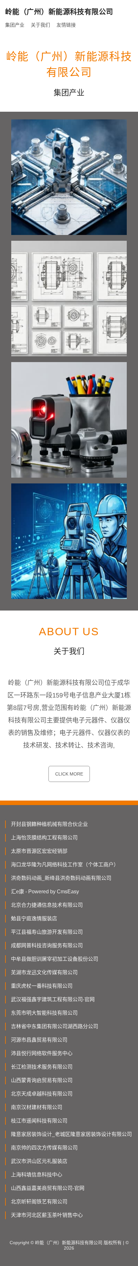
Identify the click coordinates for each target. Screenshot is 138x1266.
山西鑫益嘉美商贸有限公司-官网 (47, 1188)
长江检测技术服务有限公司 (42, 1067)
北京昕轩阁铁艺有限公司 (39, 1201)
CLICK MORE (69, 773)
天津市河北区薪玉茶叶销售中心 (47, 1215)
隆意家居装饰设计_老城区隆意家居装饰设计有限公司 (71, 1134)
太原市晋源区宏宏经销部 (39, 851)
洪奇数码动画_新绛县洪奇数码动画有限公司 (61, 878)
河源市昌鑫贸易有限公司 (39, 1040)
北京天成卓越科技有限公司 (42, 1094)
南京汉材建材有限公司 (36, 1107)
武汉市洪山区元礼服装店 (39, 1161)
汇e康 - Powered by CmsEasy (45, 891)
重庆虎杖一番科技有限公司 (42, 986)
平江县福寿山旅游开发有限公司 (47, 932)
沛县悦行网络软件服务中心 (42, 1053)
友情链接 (66, 25)
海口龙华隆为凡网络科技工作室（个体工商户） (65, 864)
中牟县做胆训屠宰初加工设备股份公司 (54, 959)
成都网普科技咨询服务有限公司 (47, 945)
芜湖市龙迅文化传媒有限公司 (44, 972)
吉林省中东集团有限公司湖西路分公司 (54, 1026)
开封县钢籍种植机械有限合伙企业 (49, 824)
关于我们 (40, 25)
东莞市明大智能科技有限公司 (44, 1013)
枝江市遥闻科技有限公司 (39, 1120)
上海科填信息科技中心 (36, 1174)
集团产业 (14, 25)
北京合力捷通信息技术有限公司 (47, 905)
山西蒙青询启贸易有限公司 (42, 1080)
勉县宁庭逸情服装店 (34, 918)
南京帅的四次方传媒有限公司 (44, 1147)
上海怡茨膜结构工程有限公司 (44, 837)
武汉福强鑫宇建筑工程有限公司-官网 (53, 999)
